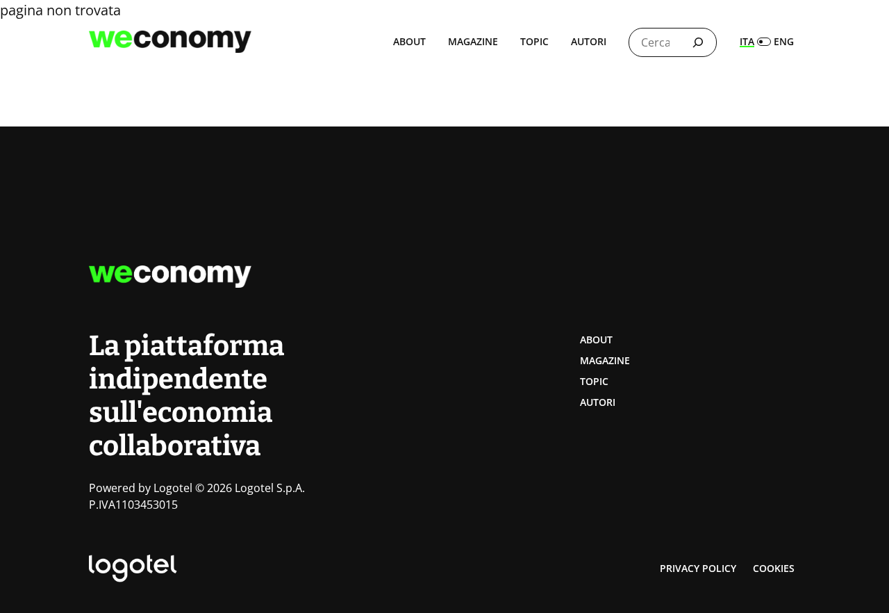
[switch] (766, 41)
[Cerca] (698, 42)
